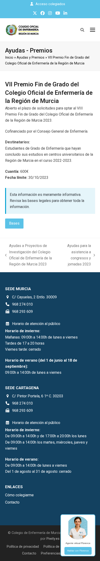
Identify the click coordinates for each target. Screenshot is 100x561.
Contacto (29, 553)
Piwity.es (53, 538)
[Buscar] (82, 30)
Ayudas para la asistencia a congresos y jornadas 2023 (77, 254)
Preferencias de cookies (59, 553)
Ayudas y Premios (30, 57)
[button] (92, 30)
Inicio (9, 57)
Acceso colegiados (50, 4)
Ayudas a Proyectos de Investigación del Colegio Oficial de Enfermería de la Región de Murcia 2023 (28, 254)
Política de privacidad (23, 546)
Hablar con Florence (78, 550)
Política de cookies (57, 546)
